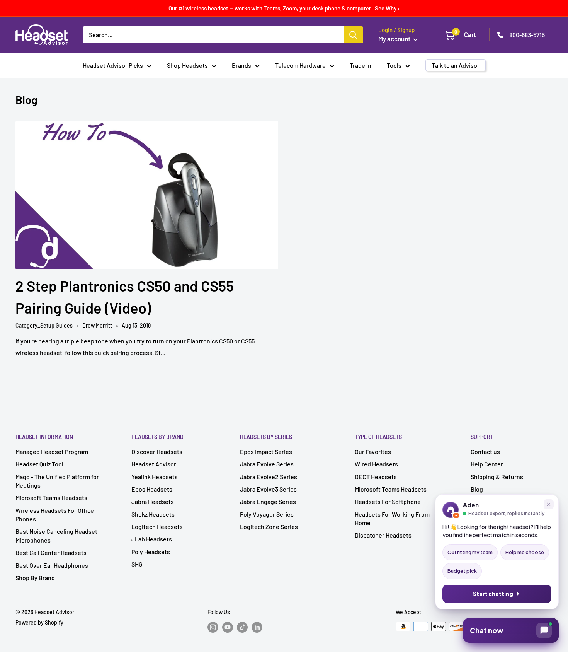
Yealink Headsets (154, 476)
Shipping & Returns (497, 476)
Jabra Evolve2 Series (268, 476)
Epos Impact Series (266, 451)
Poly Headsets (150, 551)
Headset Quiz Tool (39, 464)
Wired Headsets (376, 464)
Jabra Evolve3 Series (268, 489)
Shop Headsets (187, 65)
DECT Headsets (376, 476)
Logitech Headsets (157, 526)
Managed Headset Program (51, 451)
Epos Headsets (151, 489)
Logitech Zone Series (269, 526)
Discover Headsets (156, 451)
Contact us (485, 451)
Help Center (487, 464)
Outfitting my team (470, 552)
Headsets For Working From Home (392, 518)
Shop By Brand (35, 577)
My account (395, 39)
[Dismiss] (549, 504)
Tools (394, 65)
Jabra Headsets (152, 501)
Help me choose (524, 552)
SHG (137, 564)
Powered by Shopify (39, 622)
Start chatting (493, 594)
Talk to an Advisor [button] (456, 65)
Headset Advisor (153, 464)
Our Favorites (373, 451)
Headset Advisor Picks (113, 65)
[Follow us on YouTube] (227, 627)
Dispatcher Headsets (383, 535)
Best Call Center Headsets (51, 552)
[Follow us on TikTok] (242, 627)
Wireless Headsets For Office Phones (54, 514)
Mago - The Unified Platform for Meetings (57, 481)
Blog (477, 489)
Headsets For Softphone (388, 501)
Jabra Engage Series (268, 501)
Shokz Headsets (153, 514)
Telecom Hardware (300, 65)
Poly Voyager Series (267, 514)
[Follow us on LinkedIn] (257, 627)
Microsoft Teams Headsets (51, 497)
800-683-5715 (527, 34)
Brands (241, 65)
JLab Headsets (151, 539)
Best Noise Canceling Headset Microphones (56, 535)
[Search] (353, 34)
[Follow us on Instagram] (212, 627)
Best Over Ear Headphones (51, 565)
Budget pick (462, 571)
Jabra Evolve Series (267, 464)
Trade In (360, 65)
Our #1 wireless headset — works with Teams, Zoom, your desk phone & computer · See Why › (284, 8)
